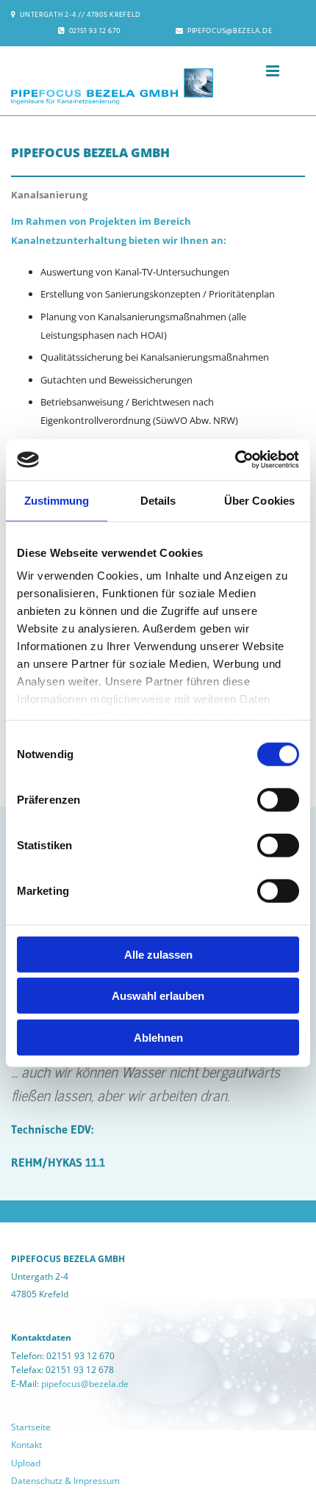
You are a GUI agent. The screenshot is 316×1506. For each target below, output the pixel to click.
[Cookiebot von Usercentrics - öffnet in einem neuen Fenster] (234, 459)
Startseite (31, 1427)
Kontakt (26, 1444)
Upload (25, 1463)
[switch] (278, 799)
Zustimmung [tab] (57, 500)
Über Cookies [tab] (259, 500)
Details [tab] (158, 500)
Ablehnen (158, 1037)
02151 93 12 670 (95, 31)
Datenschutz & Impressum (65, 1480)
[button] (251, 71)
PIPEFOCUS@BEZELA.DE (229, 31)
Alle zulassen (158, 954)
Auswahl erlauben (158, 996)
